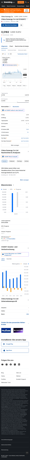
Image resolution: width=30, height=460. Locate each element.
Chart (11, 46)
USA (27, 314)
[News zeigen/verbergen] (11, 54)
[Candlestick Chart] (3, 54)
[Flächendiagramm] (5, 54)
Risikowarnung (4, 449)
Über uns (18, 372)
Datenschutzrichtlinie (6, 444)
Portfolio (3, 379)
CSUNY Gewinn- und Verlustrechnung (9, 248)
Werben (18, 376)
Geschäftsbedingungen (6, 439)
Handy (3, 376)
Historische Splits (22, 50)
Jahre (3, 259)
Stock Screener (11, 6)
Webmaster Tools (6, 382)
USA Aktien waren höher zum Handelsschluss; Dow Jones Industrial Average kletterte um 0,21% (13, 170)
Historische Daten (12, 50)
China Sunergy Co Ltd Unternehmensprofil (9, 300)
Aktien (3, 6)
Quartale (9, 259)
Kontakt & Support (21, 379)
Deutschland (20, 6)
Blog (2, 372)
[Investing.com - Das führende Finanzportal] (9, 2)
